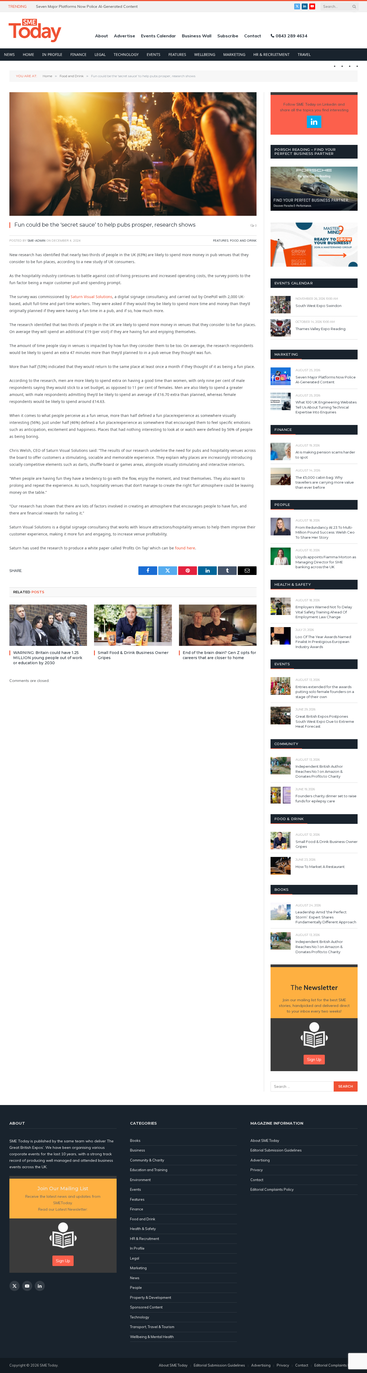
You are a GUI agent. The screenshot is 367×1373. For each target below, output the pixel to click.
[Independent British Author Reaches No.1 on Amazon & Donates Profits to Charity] (281, 765)
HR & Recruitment (271, 54)
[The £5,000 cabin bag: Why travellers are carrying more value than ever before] (281, 476)
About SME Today (264, 1140)
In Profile (52, 54)
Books (135, 1140)
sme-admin (36, 240)
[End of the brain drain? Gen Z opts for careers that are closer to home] (218, 625)
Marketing (234, 54)
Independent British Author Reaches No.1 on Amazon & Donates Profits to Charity (319, 771)
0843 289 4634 (291, 35)
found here (185, 547)
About (101, 35)
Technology (126, 54)
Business (137, 1150)
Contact (252, 35)
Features (177, 54)
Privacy (256, 1170)
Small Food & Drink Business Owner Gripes (133, 655)
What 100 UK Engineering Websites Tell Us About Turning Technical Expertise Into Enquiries (96, 6)
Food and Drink (243, 240)
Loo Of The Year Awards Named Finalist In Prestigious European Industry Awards (323, 642)
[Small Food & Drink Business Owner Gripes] (133, 625)
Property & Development (150, 1297)
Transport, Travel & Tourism (152, 1327)
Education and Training (148, 1170)
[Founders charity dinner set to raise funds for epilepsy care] (281, 795)
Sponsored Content (146, 1307)
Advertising (260, 1160)
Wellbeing (204, 54)
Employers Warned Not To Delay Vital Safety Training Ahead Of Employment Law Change (324, 612)
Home (28, 54)
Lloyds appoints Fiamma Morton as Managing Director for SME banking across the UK (326, 562)
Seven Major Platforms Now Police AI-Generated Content (326, 379)
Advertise (124, 35)
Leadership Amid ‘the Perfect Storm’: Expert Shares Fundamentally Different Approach (326, 917)
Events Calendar (158, 35)
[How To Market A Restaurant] (281, 865)
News (9, 54)
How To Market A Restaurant (320, 866)
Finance (78, 54)
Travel (304, 54)
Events (153, 54)
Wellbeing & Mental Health (152, 1337)
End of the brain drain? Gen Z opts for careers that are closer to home (219, 655)
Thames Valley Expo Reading (321, 329)
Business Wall (196, 35)
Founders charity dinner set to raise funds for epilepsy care (326, 798)
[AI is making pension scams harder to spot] (281, 451)
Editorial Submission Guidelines (276, 1150)
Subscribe (227, 35)
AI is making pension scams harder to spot (325, 454)
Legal (100, 54)
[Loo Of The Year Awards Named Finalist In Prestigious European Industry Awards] (281, 636)
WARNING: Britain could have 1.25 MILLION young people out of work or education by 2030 (47, 657)
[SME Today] (35, 30)
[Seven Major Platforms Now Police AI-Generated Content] (281, 376)
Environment (140, 1180)
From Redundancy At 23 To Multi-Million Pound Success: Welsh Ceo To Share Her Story (325, 532)
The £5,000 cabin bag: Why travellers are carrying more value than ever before (325, 482)
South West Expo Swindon (318, 305)
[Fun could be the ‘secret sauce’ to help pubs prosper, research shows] (133, 154)
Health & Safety (143, 1229)
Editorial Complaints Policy (272, 1189)
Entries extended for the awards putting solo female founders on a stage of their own (325, 692)
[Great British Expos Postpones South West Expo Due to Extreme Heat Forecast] (281, 715)
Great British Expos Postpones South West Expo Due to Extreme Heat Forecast (325, 721)
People (136, 1287)
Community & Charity (147, 1160)
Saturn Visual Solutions (91, 296)
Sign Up (314, 1059)
